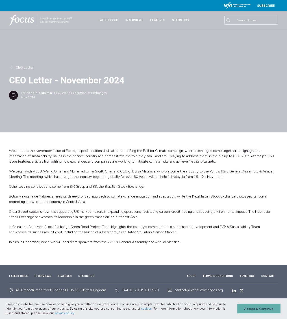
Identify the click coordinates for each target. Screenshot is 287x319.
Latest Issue (18, 276)
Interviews (134, 20)
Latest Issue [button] (108, 20)
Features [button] (157, 20)
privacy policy (64, 313)
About (191, 276)
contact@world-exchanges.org (198, 290)
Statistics (86, 276)
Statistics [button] (180, 20)
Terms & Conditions (218, 276)
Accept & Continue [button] (258, 308)
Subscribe (266, 6)
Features (65, 276)
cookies (146, 308)
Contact (268, 276)
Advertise (246, 276)
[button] (76, 313)
